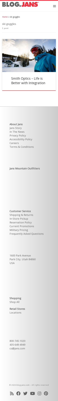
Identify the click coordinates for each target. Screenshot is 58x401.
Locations (15, 312)
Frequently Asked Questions (27, 233)
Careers (14, 143)
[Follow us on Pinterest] (46, 393)
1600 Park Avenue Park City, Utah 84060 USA (23, 259)
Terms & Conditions (22, 146)
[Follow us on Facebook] (18, 393)
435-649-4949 (17, 344)
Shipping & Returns (21, 215)
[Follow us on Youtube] (32, 393)
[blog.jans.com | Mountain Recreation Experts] (20, 6)
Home (5, 16)
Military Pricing (19, 230)
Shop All (14, 302)
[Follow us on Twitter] (25, 393)
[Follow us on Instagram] (39, 393)
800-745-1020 (17, 341)
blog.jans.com (23, 385)
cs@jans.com (17, 348)
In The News (17, 131)
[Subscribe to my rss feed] (12, 393)
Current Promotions (22, 226)
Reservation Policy (21, 222)
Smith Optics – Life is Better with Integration (28, 80)
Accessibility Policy (21, 139)
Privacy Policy (18, 135)
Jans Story (16, 128)
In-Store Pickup (19, 218)
